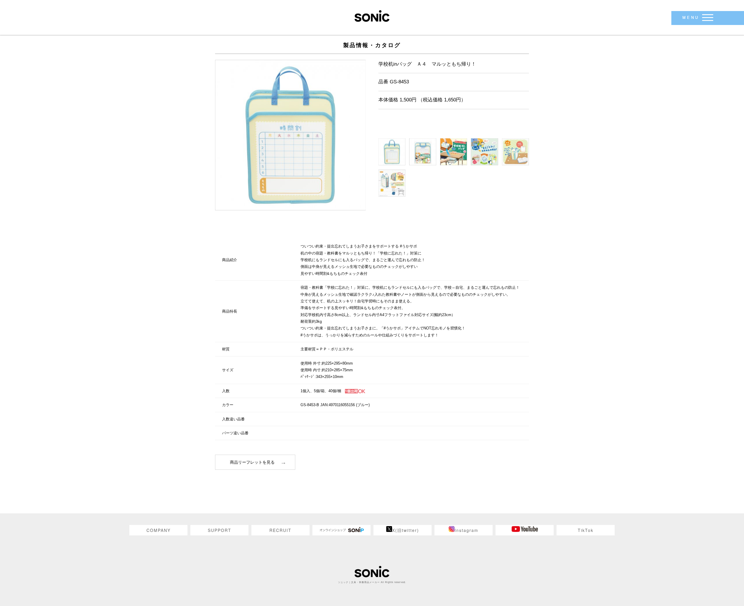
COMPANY (158, 530)
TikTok (585, 530)
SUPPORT (219, 530)
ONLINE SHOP (341, 530)
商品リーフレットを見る (252, 462)
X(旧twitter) (405, 530)
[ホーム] (372, 15)
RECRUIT (280, 530)
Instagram (466, 530)
